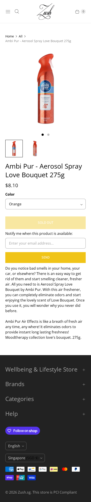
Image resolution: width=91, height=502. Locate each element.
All (21, 36)
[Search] (16, 11)
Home (9, 36)
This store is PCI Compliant (54, 492)
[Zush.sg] (45, 11)
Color (10, 194)
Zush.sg (24, 492)
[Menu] (8, 11)
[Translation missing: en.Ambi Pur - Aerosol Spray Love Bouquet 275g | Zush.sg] (14, 148)
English (14, 446)
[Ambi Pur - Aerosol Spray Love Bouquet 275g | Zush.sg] (45, 89)
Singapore (23, 457)
